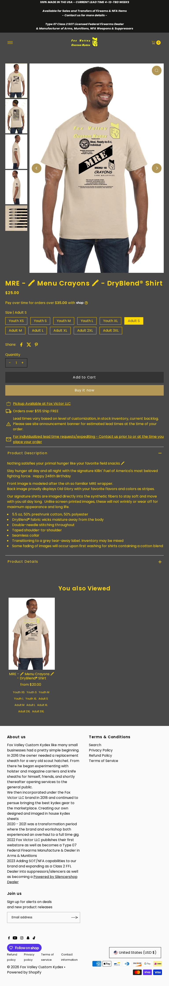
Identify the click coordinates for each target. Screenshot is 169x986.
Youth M (64, 320)
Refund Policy (100, 755)
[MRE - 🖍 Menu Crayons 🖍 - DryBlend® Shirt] (32, 634)
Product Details (22, 561)
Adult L (37, 330)
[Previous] (36, 168)
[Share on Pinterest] (36, 344)
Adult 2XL (85, 330)
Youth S (40, 320)
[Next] (157, 168)
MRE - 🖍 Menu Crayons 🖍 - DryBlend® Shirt (31, 676)
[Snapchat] (28, 938)
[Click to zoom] (157, 70)
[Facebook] (9, 938)
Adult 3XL (111, 330)
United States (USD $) (137, 952)
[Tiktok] (34, 938)
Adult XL (60, 330)
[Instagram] (21, 938)
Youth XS (16, 320)
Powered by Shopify (24, 972)
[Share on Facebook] (21, 344)
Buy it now (85, 390)
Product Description (27, 453)
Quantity (12, 354)
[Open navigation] (10, 42)
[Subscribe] (74, 917)
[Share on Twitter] (29, 344)
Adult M (15, 330)
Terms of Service (103, 760)
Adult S (134, 320)
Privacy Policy (101, 750)
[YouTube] (15, 938)
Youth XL (110, 320)
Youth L (87, 320)
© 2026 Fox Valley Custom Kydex (35, 967)
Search (95, 744)
